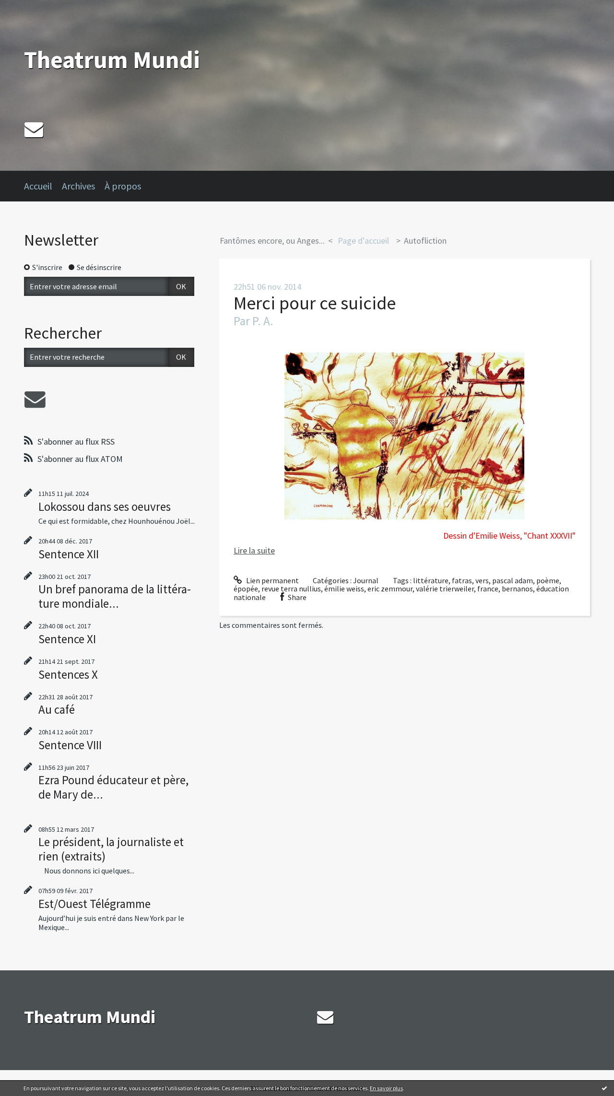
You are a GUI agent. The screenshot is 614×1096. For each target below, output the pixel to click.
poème (547, 580)
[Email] (33, 129)
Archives (78, 186)
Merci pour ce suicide (315, 303)
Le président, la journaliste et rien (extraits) (111, 849)
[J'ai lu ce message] (604, 1088)
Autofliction (425, 240)
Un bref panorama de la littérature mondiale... (114, 596)
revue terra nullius (291, 588)
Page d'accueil (363, 240)
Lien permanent (272, 580)
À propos (123, 186)
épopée (246, 588)
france (487, 588)
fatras (462, 580)
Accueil (38, 186)
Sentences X (68, 674)
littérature (431, 580)
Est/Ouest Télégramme (94, 903)
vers (482, 580)
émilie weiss (344, 588)
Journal (365, 580)
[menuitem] (43, 186)
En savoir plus (386, 1088)
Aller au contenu (32, 8)
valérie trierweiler (445, 588)
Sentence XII (68, 554)
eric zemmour (390, 588)
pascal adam (512, 580)
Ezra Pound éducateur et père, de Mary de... (113, 787)
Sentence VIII (70, 745)
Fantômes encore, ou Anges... (272, 240)
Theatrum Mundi (112, 60)
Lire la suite (254, 550)
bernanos (517, 588)
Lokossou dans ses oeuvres (104, 506)
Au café (56, 709)
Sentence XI (67, 639)
